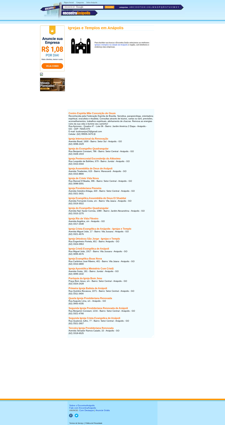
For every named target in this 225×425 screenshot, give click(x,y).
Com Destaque (86, 410)
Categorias (80, 2)
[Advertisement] (111, 77)
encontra (76, 13)
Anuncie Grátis (103, 410)
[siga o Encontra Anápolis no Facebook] (71, 417)
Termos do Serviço (76, 423)
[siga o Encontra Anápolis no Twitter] (76, 417)
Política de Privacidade (93, 423)
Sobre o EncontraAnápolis (82, 405)
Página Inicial (69, 2)
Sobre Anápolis (91, 2)
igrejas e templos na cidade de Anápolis (111, 45)
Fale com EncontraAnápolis (82, 408)
